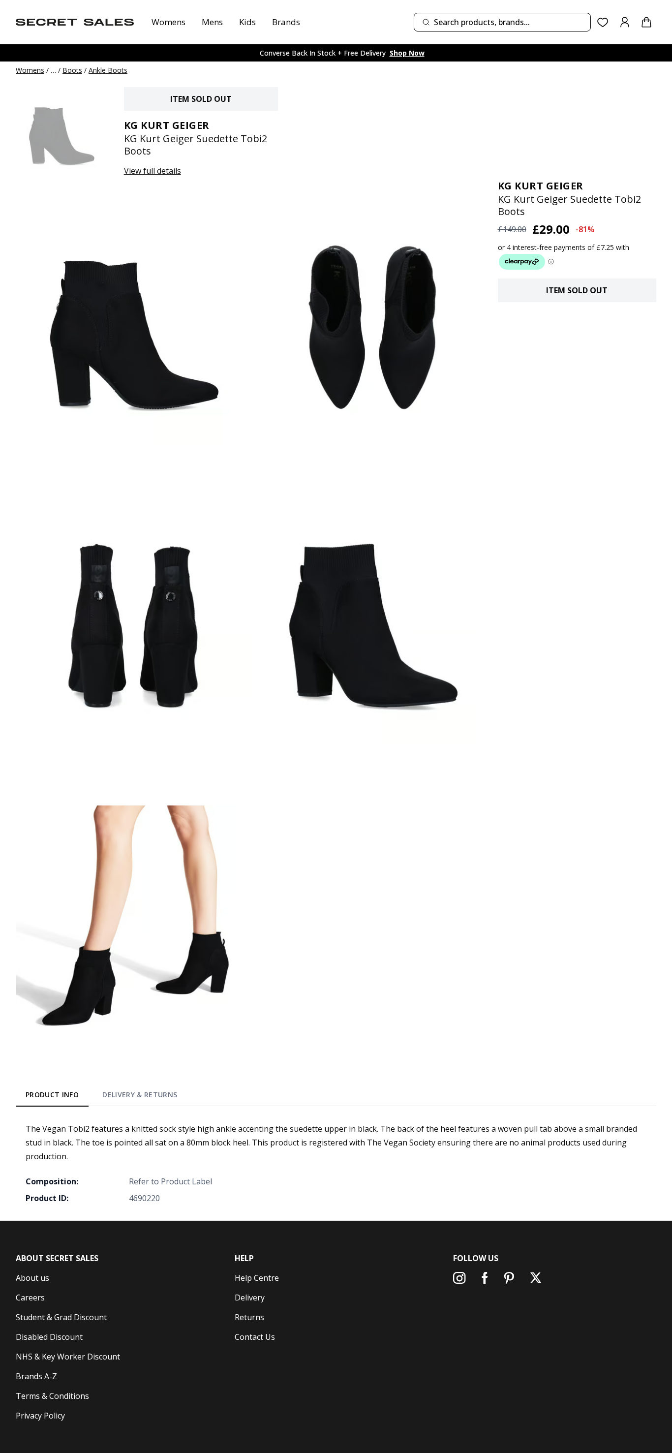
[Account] (625, 22)
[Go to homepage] (75, 22)
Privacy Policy (40, 1415)
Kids (247, 22)
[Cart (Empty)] (646, 22)
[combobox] (502, 22)
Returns (249, 1317)
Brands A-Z (36, 1376)
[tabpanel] (336, 1163)
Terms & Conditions (52, 1396)
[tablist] (101, 1097)
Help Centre (257, 1277)
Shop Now (407, 53)
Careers (30, 1297)
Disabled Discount (49, 1336)
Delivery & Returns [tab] (139, 1094)
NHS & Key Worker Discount (68, 1356)
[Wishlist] (603, 22)
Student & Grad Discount (61, 1317)
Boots (72, 70)
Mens (212, 22)
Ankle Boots (108, 70)
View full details (152, 170)
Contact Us (255, 1336)
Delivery (250, 1297)
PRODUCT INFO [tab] (52, 1094)
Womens (168, 22)
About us (32, 1277)
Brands (286, 22)
